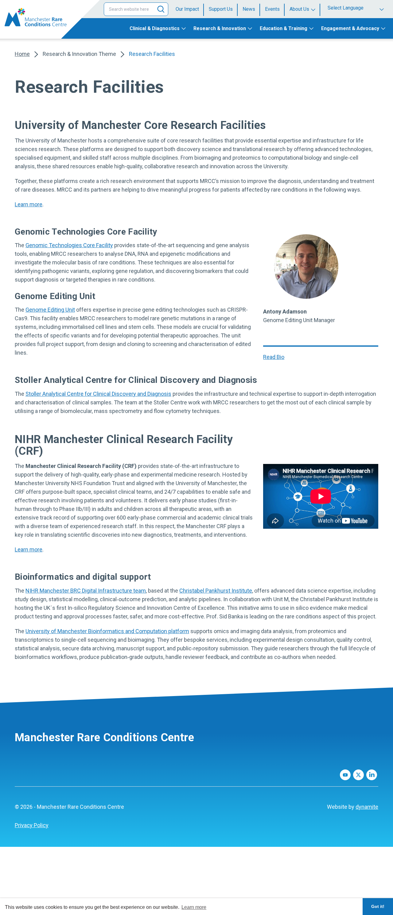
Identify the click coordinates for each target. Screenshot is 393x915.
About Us (299, 9)
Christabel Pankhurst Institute (215, 590)
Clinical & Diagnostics (155, 28)
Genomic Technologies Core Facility (69, 245)
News (249, 9)
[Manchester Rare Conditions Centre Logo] (30, 17)
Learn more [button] (193, 907)
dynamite (367, 807)
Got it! (377, 906)
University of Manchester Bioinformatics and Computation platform (107, 631)
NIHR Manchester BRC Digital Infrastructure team (85, 590)
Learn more (28, 204)
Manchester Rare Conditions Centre (104, 737)
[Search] (161, 9)
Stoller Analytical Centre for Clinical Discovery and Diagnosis (98, 394)
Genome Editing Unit (50, 309)
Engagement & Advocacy (350, 28)
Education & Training (283, 28)
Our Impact (187, 9)
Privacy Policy (32, 825)
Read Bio (273, 357)
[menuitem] (190, 9)
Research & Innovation (219, 28)
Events (272, 9)
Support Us (221, 9)
